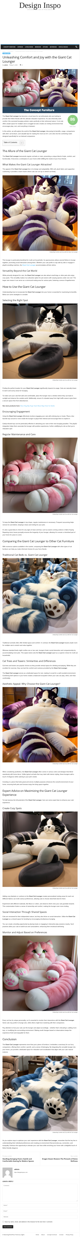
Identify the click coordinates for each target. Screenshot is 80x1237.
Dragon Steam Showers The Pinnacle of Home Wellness (60, 1160)
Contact (61, 1234)
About (43, 1234)
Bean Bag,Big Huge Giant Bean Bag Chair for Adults (37, 406)
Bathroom (53, 47)
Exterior (20, 47)
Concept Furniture (9, 47)
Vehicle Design (63, 47)
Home (3, 51)
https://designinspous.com (21, 1172)
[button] (76, 47)
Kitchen (45, 47)
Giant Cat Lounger (29, 265)
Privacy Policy (69, 1234)
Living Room (29, 47)
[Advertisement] (40, 28)
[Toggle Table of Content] (20, 143)
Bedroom (38, 47)
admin (6, 65)
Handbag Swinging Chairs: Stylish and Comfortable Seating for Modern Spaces (18, 1160)
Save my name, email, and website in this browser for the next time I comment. (29, 1222)
